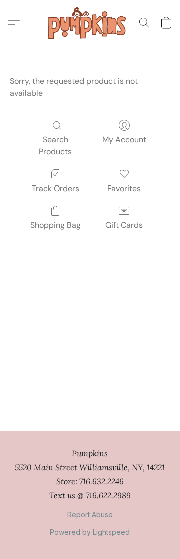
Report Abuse (90, 514)
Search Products (55, 145)
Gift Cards (124, 225)
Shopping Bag (55, 225)
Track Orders (56, 188)
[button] (90, 22)
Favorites (124, 188)
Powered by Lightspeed (90, 532)
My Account (124, 139)
